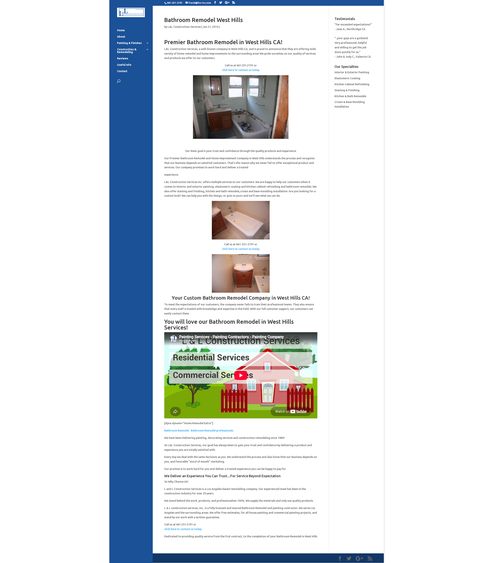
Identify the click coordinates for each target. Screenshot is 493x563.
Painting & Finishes (129, 43)
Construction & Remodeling (127, 51)
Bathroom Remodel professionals (212, 430)
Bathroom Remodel (176, 430)
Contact (122, 71)
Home (121, 30)
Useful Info (124, 64)
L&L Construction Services (184, 26)
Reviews (122, 58)
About (121, 36)
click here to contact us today (240, 70)
